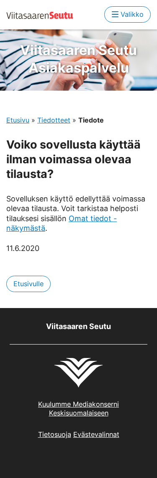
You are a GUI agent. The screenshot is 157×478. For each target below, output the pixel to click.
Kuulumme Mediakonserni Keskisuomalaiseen (78, 408)
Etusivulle (28, 283)
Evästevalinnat (96, 434)
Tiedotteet (53, 120)
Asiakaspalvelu (78, 59)
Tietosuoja (54, 434)
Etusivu (17, 120)
